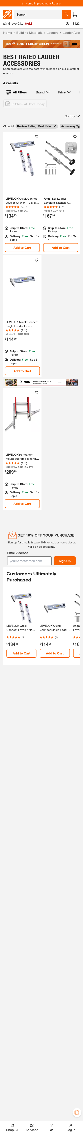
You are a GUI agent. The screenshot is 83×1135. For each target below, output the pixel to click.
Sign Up (65, 561)
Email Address (17, 553)
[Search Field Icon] (66, 14)
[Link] (22, 193)
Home (7, 32)
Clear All (8, 126)
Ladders (52, 32)
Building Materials (29, 32)
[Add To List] (36, 136)
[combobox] (38, 14)
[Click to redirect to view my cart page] (75, 14)
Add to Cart (22, 247)
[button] (72, 116)
